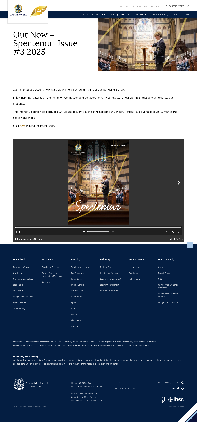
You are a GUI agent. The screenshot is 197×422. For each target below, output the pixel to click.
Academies (76, 326)
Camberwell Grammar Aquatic (168, 295)
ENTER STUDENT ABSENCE (147, 6)
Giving (161, 267)
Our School (87, 14)
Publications (134, 279)
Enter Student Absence (125, 389)
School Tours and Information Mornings (52, 274)
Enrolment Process (50, 267)
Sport (73, 303)
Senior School (77, 291)
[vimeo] (182, 388)
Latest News (134, 267)
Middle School (77, 285)
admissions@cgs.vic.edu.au (89, 387)
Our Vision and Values (23, 279)
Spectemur (134, 273)
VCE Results (18, 291)
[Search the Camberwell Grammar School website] (188, 6)
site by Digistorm (176, 407)
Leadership (18, 285)
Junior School (77, 279)
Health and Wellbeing (110, 273)
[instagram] (174, 388)
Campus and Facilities (23, 297)
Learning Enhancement (110, 279)
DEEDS (129, 6)
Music (74, 308)
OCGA (160, 279)
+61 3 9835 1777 (174, 6)
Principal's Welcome (22, 267)
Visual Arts (76, 320)
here (22, 125)
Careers (185, 14)
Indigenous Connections (169, 303)
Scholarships (48, 282)
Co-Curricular (77, 297)
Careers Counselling (109, 291)
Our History (18, 273)
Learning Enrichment (109, 285)
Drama (74, 314)
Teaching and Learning (81, 267)
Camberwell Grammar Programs (168, 286)
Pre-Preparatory (78, 273)
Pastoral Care (106, 267)
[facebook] (178, 388)
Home (120, 6)
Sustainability (19, 308)
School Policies (19, 303)
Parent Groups (164, 273)
